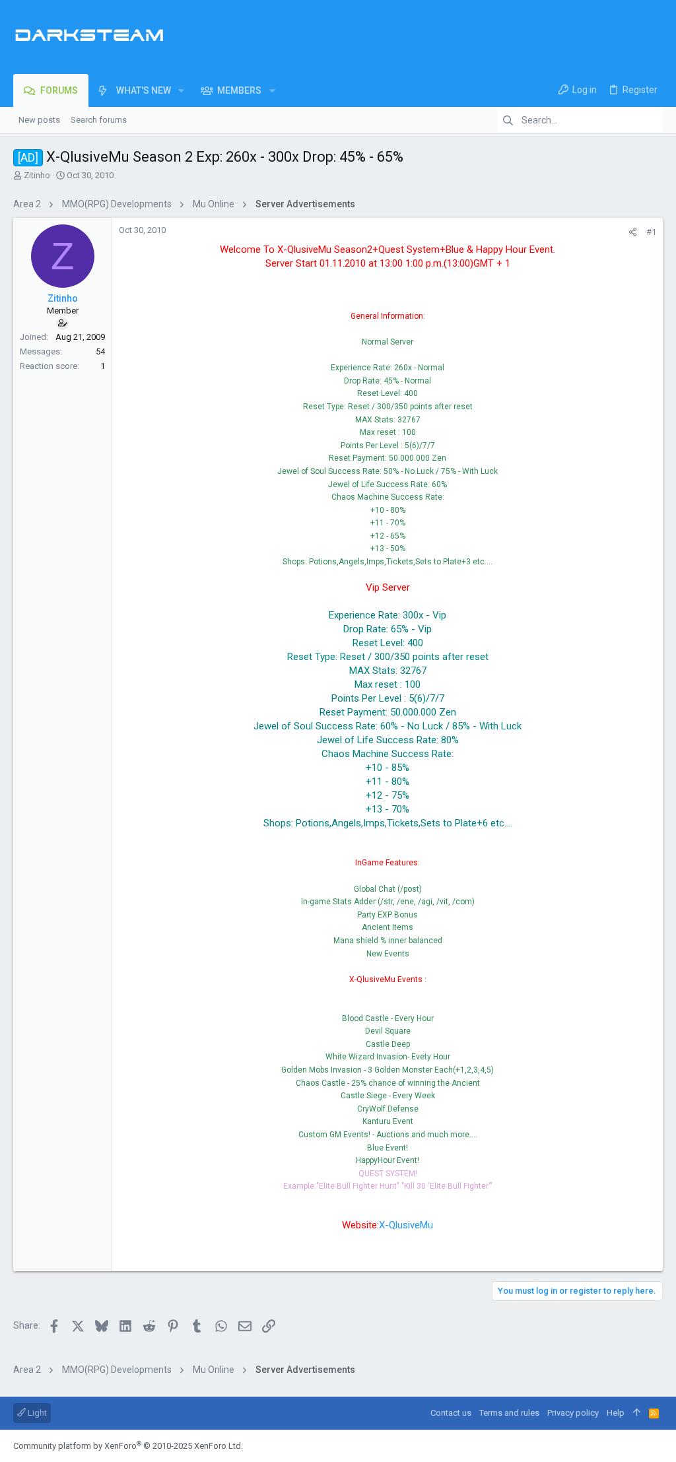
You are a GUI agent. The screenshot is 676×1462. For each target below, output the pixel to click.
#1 (651, 232)
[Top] (636, 1413)
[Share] (633, 232)
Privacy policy (573, 1413)
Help (616, 1413)
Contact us (450, 1413)
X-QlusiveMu (406, 1225)
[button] (181, 90)
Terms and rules (509, 1413)
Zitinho (37, 175)
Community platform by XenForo (128, 1446)
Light (36, 1413)
